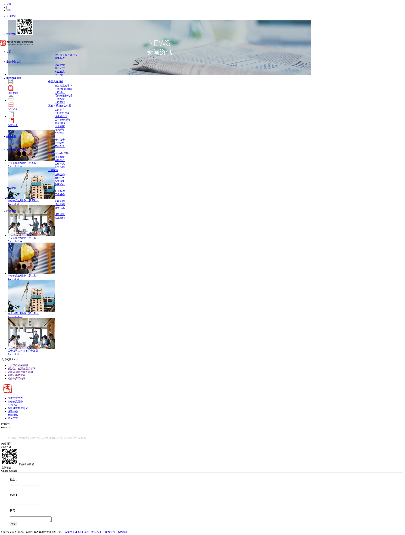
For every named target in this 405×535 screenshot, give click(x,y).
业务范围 (60, 167)
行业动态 (60, 204)
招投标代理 (61, 116)
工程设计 (60, 92)
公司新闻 (60, 201)
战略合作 (60, 58)
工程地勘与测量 (63, 89)
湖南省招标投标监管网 (20, 372)
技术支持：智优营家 (116, 532)
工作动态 (60, 163)
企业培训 (60, 133)
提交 (13, 524)
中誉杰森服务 (14, 78)
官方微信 (11, 34)
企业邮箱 (11, 16)
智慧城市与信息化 (16, 149)
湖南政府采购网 (16, 378)
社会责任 (60, 75)
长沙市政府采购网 (18, 365)
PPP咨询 (59, 129)
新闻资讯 (11, 197)
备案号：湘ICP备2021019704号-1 (83, 532)
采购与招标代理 (63, 95)
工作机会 (60, 194)
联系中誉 (11, 211)
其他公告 (60, 146)
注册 (8, 10)
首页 (8, 51)
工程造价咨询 (62, 119)
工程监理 (60, 102)
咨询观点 (60, 160)
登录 (8, 4)
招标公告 (60, 139)
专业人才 (60, 68)
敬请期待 (60, 184)
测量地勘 (60, 123)
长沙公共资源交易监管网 (21, 368)
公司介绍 (60, 65)
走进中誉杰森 (14, 61)
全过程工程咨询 (63, 85)
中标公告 (60, 143)
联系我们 (60, 217)
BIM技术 (59, 109)
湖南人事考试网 (16, 375)
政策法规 (60, 207)
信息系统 (60, 126)
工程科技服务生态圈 (59, 105)
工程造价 (60, 99)
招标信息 (11, 136)
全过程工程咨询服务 (66, 55)
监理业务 (60, 177)
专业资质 (60, 71)
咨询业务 (60, 174)
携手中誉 (11, 187)
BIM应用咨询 (62, 113)
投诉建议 (60, 214)
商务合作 (60, 191)
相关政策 (60, 181)
